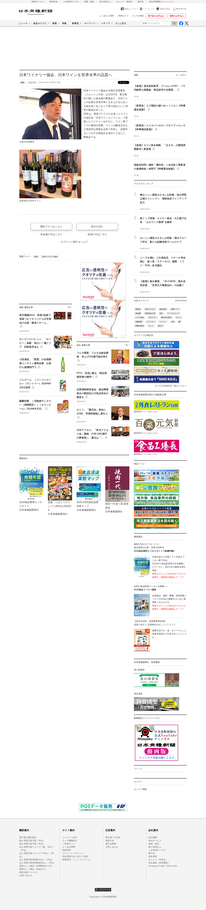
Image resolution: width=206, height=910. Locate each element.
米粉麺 (138, 313)
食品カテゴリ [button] (40, 23)
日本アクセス (150, 309)
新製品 (138, 309)
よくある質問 (68, 847)
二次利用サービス (71, 2)
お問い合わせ (25, 875)
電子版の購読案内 (27, 837)
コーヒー (163, 322)
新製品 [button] (75, 23)
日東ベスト (175, 309)
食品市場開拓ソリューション (162, 2)
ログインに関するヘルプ (74, 242)
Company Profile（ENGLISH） (163, 866)
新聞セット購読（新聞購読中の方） (36, 866)
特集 (64, 23)
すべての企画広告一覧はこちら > (171, 385)
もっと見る (121, 23)
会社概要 (152, 837)
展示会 (141, 2)
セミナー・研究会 (124, 2)
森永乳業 (163, 309)
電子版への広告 (112, 837)
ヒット (151, 326)
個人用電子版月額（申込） (32, 840)
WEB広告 (53, 2)
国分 (161, 313)
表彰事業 (152, 856)
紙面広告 (109, 840)
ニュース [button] (23, 23)
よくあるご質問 (107, 16)
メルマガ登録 (138, 16)
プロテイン (152, 317)
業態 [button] (54, 23)
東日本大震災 (166, 317)
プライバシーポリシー (73, 853)
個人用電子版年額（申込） (32, 843)
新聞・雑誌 (89, 2)
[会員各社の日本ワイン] (50, 173)
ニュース (32, 82)
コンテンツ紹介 (70, 837)
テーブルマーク (173, 313)
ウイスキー (151, 322)
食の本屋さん (105, 2)
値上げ (160, 326)
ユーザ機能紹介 (70, 840)
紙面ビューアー (131, 9)
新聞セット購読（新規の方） (33, 869)
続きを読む (97, 226)
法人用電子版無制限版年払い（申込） (37, 863)
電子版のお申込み (156, 16)
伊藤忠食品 (139, 326)
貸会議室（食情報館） (159, 863)
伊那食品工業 (150, 313)
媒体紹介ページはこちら (146, 411)
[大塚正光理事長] (50, 114)
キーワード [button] (90, 23)
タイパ (178, 317)
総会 (36, 256)
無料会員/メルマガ (28, 872)
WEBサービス (38, 2)
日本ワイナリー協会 (50, 256)
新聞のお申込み (177, 16)
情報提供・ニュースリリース (76, 859)
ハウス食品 (139, 317)
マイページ (104, 889)
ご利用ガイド (123, 16)
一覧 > (69, 307)
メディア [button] (105, 23)
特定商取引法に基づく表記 (75, 856)
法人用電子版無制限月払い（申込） (36, 859)
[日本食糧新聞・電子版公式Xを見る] (186, 23)
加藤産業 (138, 322)
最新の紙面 (165, 9)
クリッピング (148, 9)
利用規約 (66, 850)
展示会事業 (110, 843)
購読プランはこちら (51, 226)
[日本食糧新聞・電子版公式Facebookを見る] (181, 23)
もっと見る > (181, 75)
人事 (172, 322)
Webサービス (155, 840)
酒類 (22, 82)
